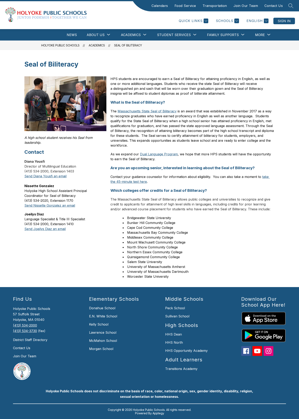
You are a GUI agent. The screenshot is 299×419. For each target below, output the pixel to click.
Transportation (215, 6)
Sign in (284, 21)
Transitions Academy (181, 369)
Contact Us (273, 6)
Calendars (160, 6)
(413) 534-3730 (25, 331)
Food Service (185, 6)
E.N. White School (103, 316)
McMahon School (103, 341)
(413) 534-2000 (25, 325)
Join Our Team (246, 6)
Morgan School (101, 349)
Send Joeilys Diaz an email (45, 229)
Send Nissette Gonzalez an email (49, 205)
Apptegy (158, 413)
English (255, 21)
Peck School (175, 308)
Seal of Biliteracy (128, 45)
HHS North (174, 342)
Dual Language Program (159, 154)
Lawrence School (102, 332)
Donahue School (102, 308)
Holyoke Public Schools (60, 45)
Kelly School (98, 324)
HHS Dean (173, 334)
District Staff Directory (30, 340)
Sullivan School (177, 316)
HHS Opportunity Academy (186, 351)
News (72, 35)
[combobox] (254, 21)
